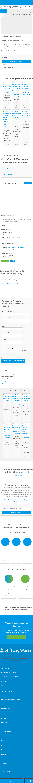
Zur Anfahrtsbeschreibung (9, 384)
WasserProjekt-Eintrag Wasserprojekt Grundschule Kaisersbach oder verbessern (9, 590)
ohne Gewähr (25, 472)
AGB (2, 727)
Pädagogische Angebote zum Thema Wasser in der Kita (16, 95)
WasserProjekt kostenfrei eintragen (10, 699)
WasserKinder (7, 174)
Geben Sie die (11, 283)
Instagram (3, 754)
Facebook (3, 750)
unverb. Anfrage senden (17, 61)
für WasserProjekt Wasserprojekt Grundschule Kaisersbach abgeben (5, 554)
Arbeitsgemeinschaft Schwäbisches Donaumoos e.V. (7, 437)
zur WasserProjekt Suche (1, 7)
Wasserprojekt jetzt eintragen (17, 637)
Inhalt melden (18, 475)
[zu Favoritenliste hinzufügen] (2, 15)
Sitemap (3, 736)
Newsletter (4, 759)
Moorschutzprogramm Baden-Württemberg (16, 122)
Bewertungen (23, 12)
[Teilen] (27, 781)
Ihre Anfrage (5, 318)
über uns (3, 681)
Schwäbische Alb (22, 247)
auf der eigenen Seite (25, 588)
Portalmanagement (6, 740)
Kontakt (12, 261)
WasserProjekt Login (8, 771)
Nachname (5, 333)
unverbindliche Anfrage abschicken (13, 360)
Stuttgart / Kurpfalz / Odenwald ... (10, 249)
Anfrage (30, 12)
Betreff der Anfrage (7, 311)
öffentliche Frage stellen (17, 512)
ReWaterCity (7, 92)
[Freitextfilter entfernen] (25, 2)
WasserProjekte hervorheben (11, 704)
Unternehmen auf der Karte (8, 672)
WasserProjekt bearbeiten (8, 695)
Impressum (4, 722)
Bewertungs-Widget (6, 708)
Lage (10, 12)
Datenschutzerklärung (9, 355)
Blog (2, 685)
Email (3, 339)
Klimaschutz (6, 168)
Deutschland (8, 239)
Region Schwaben (12, 247)
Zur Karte (4, 381)
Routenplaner (28, 183)
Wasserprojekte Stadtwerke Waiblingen (26, 93)
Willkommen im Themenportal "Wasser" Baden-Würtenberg (7, 126)
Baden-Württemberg (14, 237)
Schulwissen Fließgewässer (26, 120)
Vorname (4, 326)
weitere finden (16, 551)
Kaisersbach (8, 234)
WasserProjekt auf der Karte (11, 64)
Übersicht (3, 12)
